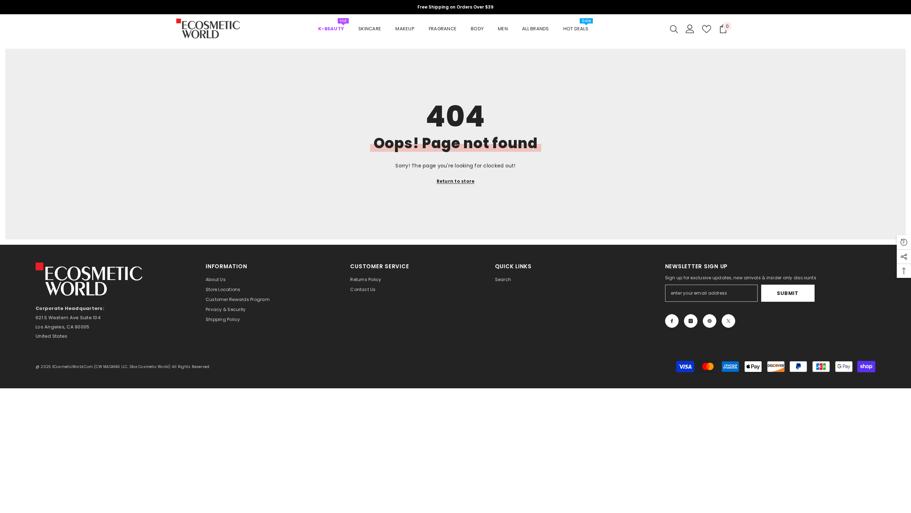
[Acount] (690, 29)
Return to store (456, 181)
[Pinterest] (709, 321)
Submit (787, 293)
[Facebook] (672, 321)
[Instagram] (690, 321)
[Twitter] (728, 321)
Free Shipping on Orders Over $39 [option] (455, 7)
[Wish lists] (706, 29)
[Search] (674, 29)
